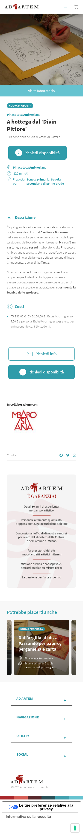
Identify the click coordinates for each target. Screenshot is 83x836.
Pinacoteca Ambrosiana (23, 115)
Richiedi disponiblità (42, 152)
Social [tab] (22, 754)
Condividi (13, 455)
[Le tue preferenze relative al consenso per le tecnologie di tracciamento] (75, 828)
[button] (66, 7)
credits (44, 787)
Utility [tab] (22, 735)
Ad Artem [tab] (24, 698)
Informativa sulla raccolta (28, 816)
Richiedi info (46, 353)
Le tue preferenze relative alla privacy (46, 807)
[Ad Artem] (22, 7)
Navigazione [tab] (27, 717)
